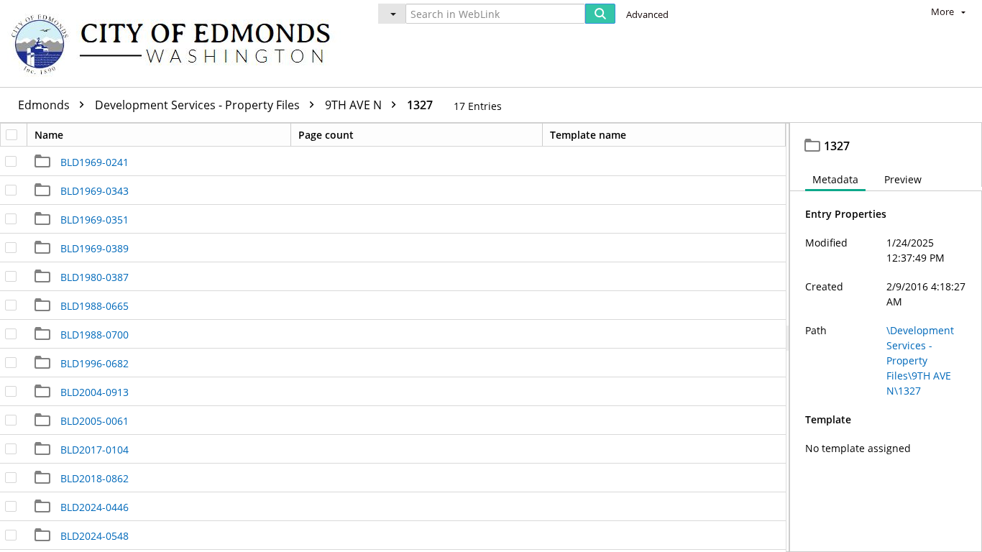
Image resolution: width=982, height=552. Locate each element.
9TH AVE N (355, 105)
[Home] (177, 43)
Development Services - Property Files (199, 105)
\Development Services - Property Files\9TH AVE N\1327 (920, 360)
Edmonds (45, 105)
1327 (420, 105)
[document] (886, 337)
